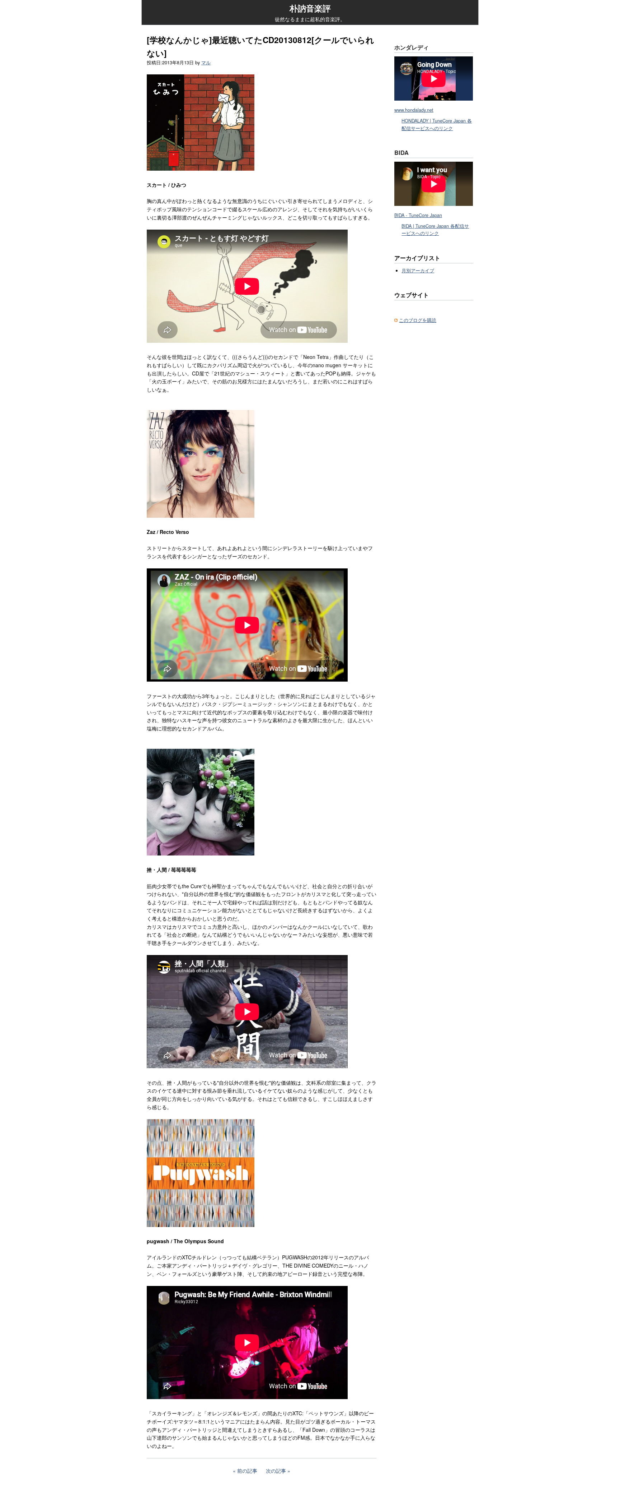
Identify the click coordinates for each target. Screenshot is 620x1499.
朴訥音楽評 (310, 8)
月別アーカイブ (417, 270)
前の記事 (247, 1470)
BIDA (401, 152)
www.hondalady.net (413, 110)
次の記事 (276, 1470)
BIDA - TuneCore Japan (418, 215)
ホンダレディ (411, 47)
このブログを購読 (417, 320)
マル (206, 62)
